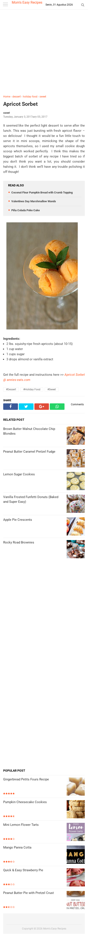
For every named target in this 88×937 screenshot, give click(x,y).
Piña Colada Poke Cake (25, 210)
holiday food (30, 96)
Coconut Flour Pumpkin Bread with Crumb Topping (42, 192)
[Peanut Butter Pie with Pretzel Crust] (76, 900)
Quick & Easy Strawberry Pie (23, 870)
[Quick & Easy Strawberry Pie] (76, 877)
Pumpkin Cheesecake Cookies (25, 802)
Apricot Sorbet (20, 104)
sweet (43, 96)
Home (6, 96)
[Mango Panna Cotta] (76, 855)
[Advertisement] (44, 53)
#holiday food (31, 389)
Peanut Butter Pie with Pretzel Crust (28, 893)
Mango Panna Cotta (17, 847)
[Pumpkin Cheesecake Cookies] (76, 809)
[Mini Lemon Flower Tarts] (76, 832)
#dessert (11, 389)
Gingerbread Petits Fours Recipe (26, 779)
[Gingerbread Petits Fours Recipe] (76, 786)
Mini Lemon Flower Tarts (21, 825)
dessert (16, 96)
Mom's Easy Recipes (27, 2)
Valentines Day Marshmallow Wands (33, 201)
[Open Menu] (5, 5)
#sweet (51, 389)
